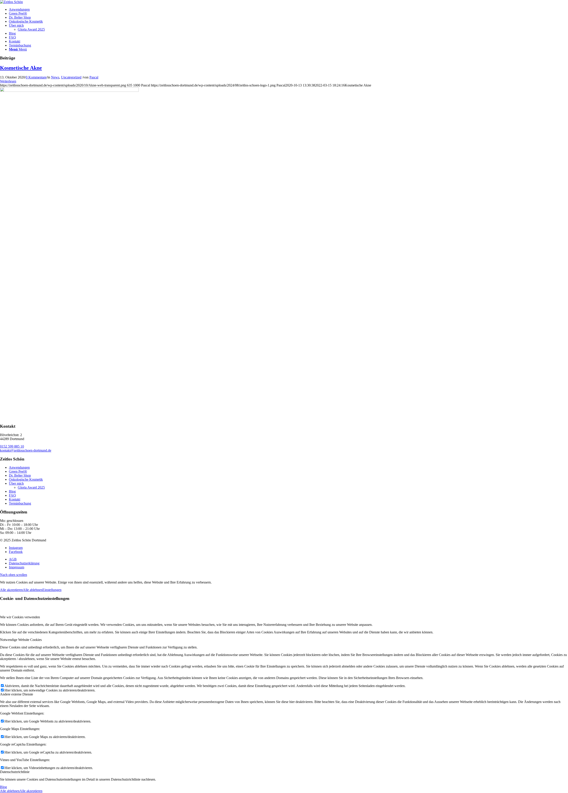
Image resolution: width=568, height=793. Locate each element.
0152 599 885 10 (12, 446)
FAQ (12, 495)
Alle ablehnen (32, 590)
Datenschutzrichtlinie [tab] (15, 772)
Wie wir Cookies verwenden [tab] (20, 617)
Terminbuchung (20, 503)
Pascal (93, 77)
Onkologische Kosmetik (26, 479)
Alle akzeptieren (11, 590)
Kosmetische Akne (21, 68)
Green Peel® (18, 471)
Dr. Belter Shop (20, 475)
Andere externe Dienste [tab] (16, 694)
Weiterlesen (8, 81)
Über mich (16, 483)
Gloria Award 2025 (31, 29)
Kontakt (14, 499)
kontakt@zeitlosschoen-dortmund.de (25, 450)
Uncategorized (71, 77)
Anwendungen (19, 467)
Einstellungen (51, 590)
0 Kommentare (36, 77)
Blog (12, 491)
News (55, 77)
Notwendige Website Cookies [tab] (21, 640)
